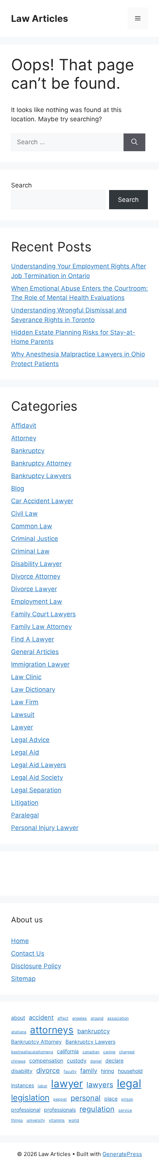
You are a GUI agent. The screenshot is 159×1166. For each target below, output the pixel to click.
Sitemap (23, 978)
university (36, 1120)
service (125, 1110)
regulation (97, 1109)
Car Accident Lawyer (42, 501)
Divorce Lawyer (34, 589)
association (118, 1018)
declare (114, 1060)
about (18, 1017)
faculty (70, 1071)
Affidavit (23, 425)
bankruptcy (93, 1031)
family (88, 1070)
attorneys (52, 1029)
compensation (46, 1060)
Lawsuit (22, 714)
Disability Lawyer (36, 563)
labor (42, 1086)
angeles (79, 1018)
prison (127, 1099)
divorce (48, 1070)
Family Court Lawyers (43, 614)
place (111, 1098)
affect (62, 1018)
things (17, 1120)
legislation (30, 1097)
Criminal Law (30, 551)
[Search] (134, 142)
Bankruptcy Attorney (41, 463)
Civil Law (24, 513)
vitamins (57, 1120)
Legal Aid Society (37, 777)
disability (22, 1071)
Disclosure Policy (36, 966)
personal (86, 1098)
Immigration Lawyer (40, 664)
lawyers (100, 1084)
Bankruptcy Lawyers (41, 475)
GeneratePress (122, 1153)
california (68, 1051)
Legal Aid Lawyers (38, 765)
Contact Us (27, 953)
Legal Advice (30, 739)
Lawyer (22, 727)
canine (109, 1052)
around (97, 1018)
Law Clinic (26, 677)
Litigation (24, 802)
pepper (60, 1099)
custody (77, 1060)
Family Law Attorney (41, 626)
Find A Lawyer (32, 639)
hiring (107, 1071)
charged (127, 1052)
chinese (18, 1061)
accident (41, 1017)
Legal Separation (36, 790)
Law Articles (39, 18)
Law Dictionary (33, 689)
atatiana (18, 1032)
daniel (96, 1061)
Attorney (23, 438)
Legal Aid (25, 752)
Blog (17, 488)
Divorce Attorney (35, 576)
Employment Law (36, 601)
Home (20, 941)
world (73, 1120)
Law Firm (24, 702)
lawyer (67, 1083)
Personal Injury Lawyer (44, 827)
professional (25, 1109)
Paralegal (25, 815)
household (130, 1071)
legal (129, 1083)
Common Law (31, 526)
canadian (90, 1052)
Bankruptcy (27, 450)
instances (22, 1085)
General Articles (35, 651)
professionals (60, 1109)
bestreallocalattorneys (32, 1052)
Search (21, 185)
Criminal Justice (34, 538)
